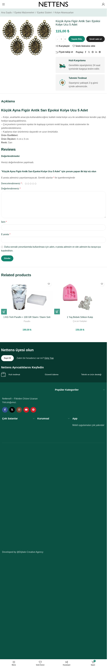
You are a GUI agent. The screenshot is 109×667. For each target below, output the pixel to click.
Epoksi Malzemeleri (24, 12)
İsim (4, 222)
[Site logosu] (53, 4)
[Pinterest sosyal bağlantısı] (93, 52)
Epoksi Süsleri (44, 12)
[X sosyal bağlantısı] (89, 52)
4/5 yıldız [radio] (33, 183)
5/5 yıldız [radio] (35, 183)
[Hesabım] (103, 4)
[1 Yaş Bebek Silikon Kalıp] (80, 297)
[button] (4, 312)
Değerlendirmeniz (11, 188)
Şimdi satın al (95, 39)
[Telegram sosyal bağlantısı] (100, 52)
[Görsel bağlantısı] (21, 391)
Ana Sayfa (6, 12)
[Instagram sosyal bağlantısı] (19, 410)
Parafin (27, 321)
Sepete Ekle (76, 39)
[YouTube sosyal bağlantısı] (26, 410)
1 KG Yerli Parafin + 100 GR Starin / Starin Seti (26, 317)
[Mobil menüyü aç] (3, 4)
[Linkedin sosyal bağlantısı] (96, 52)
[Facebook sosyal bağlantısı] (85, 52)
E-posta (5, 234)
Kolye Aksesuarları (64, 12)
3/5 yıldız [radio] (31, 183)
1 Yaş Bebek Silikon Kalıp (80, 317)
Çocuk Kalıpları (80, 321)
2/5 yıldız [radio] (28, 183)
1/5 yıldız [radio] (26, 183)
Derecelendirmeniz (11, 183)
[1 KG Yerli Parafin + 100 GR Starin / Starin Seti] (27, 297)
